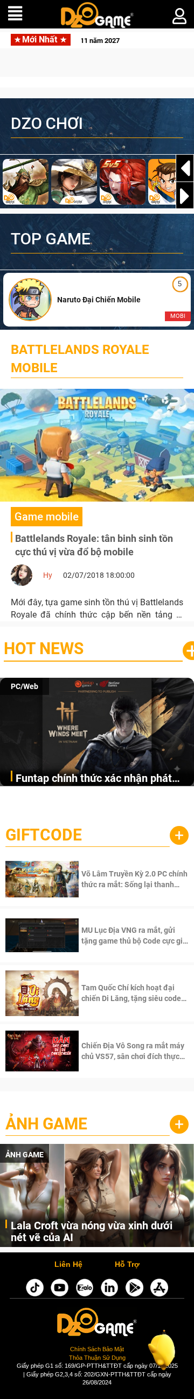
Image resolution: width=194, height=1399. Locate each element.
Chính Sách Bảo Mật (97, 1349)
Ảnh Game (46, 1123)
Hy (47, 575)
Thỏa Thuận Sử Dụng (97, 1357)
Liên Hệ (68, 1265)
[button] (185, 196)
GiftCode (43, 834)
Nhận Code (120, 879)
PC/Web (24, 686)
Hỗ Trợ (127, 1265)
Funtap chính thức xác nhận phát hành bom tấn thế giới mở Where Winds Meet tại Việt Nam (94, 779)
